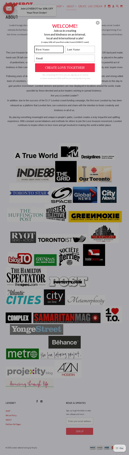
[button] (98, 23)
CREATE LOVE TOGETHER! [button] (65, 68)
